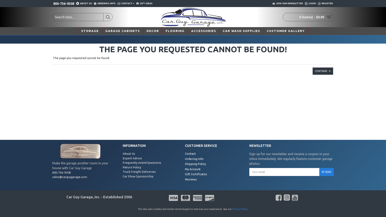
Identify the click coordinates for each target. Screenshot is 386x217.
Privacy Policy (240, 209)
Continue (321, 71)
